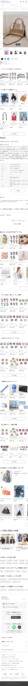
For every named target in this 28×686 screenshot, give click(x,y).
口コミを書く (18, 223)
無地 (11, 180)
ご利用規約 (3, 654)
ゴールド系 (22, 563)
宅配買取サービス (4, 669)
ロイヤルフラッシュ (16, 581)
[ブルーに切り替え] (3, 103)
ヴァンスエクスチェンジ (5, 581)
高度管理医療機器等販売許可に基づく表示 (9, 665)
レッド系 (2, 563)
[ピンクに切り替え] (4, 103)
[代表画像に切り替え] (13, 103)
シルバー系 (15, 563)
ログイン (24, 599)
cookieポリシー (4, 661)
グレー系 (15, 560)
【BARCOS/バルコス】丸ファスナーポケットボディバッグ (18, 281)
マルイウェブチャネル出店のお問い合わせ (9, 667)
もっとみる (14, 133)
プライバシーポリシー (11, 654)
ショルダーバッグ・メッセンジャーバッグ (16, 589)
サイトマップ (20, 667)
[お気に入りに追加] (7, 72)
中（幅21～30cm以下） (17, 180)
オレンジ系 (9, 563)
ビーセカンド (3, 579)
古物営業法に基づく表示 (5, 663)
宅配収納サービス (13, 669)
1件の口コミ (25, 473)
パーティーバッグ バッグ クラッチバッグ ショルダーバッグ (5, 281)
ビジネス (23, 180)
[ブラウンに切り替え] (21, 103)
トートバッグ (3, 589)
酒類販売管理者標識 (15, 663)
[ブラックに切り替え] (2, 103)
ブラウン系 (22, 560)
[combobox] (14, 5)
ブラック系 (9, 560)
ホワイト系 (3, 560)
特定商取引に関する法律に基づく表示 (15, 661)
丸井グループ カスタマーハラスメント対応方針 (10, 659)
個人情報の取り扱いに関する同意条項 (8, 656)
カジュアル (24, 571)
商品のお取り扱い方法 (14, 177)
